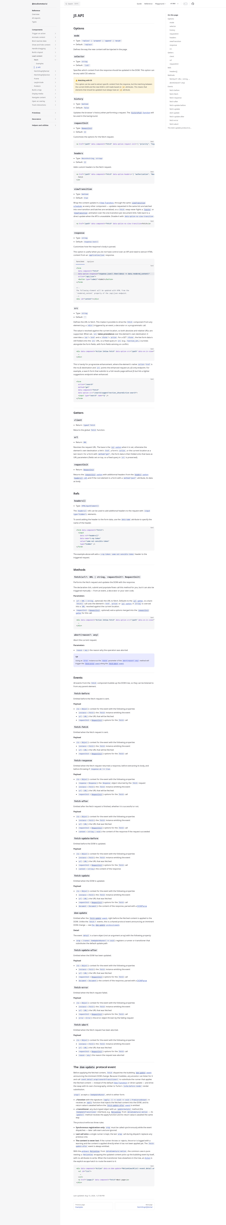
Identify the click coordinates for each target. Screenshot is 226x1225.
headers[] (173, 71)
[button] (44, 33)
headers (173, 37)
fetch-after (174, 101)
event (92, 663)
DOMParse (142, 906)
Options (171, 19)
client (172, 56)
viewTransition (175, 41)
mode (172, 22)
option (116, 447)
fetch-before (174, 90)
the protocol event (105, 925)
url (171, 60)
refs (80, 478)
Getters (171, 52)
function (140, 112)
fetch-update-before (178, 105)
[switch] (185, 3)
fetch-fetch (174, 94)
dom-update (174, 113)
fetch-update (175, 109)
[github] (193, 4)
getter (138, 601)
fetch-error (174, 120)
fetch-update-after (177, 116)
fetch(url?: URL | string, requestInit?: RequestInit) (180, 79)
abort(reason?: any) (177, 83)
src (171, 49)
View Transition (107, 202)
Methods (171, 75)
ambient (90, 1151)
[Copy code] (150, 144)
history (172, 30)
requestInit (174, 34)
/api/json (90, 261)
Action (147, 1158)
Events (170, 86)
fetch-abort (174, 124)
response (173, 45)
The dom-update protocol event (180, 128)
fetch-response (176, 98)
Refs (169, 68)
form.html (80, 261)
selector (173, 26)
